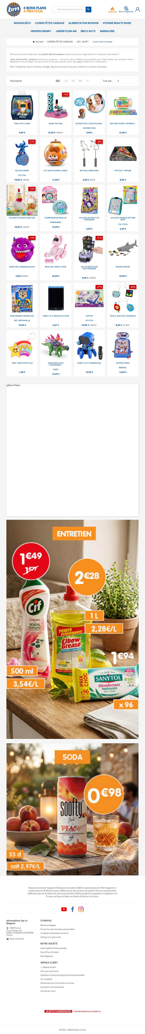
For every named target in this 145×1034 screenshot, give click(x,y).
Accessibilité (46, 979)
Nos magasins (126, 11)
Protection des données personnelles (57, 929)
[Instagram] (81, 909)
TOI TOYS (123, 224)
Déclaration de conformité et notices (57, 983)
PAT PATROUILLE (22, 320)
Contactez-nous (48, 991)
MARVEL (123, 368)
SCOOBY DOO (89, 128)
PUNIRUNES (55, 222)
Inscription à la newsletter (52, 987)
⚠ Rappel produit (48, 967)
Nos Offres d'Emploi (49, 952)
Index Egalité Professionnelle (53, 948)
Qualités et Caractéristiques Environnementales (62, 975)
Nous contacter (17, 939)
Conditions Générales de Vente (54, 933)
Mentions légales (48, 925)
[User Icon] (137, 9)
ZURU (55, 370)
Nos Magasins (46, 956)
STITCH (22, 175)
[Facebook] (72, 909)
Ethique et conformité (50, 937)
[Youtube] (64, 909)
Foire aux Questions (49, 971)
